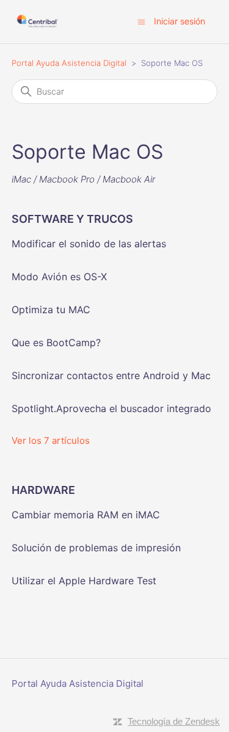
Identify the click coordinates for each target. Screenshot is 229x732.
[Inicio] (38, 21)
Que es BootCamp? (56, 342)
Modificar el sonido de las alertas (89, 243)
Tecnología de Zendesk (174, 721)
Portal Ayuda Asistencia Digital (69, 63)
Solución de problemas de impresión (96, 548)
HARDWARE (43, 490)
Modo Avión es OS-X (59, 276)
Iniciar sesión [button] (179, 21)
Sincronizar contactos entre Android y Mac (111, 375)
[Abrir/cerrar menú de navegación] (141, 21)
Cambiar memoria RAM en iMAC (86, 515)
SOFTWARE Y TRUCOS (72, 218)
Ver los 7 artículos (51, 440)
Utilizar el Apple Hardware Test (84, 580)
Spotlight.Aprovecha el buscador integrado (111, 408)
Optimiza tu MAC (51, 309)
